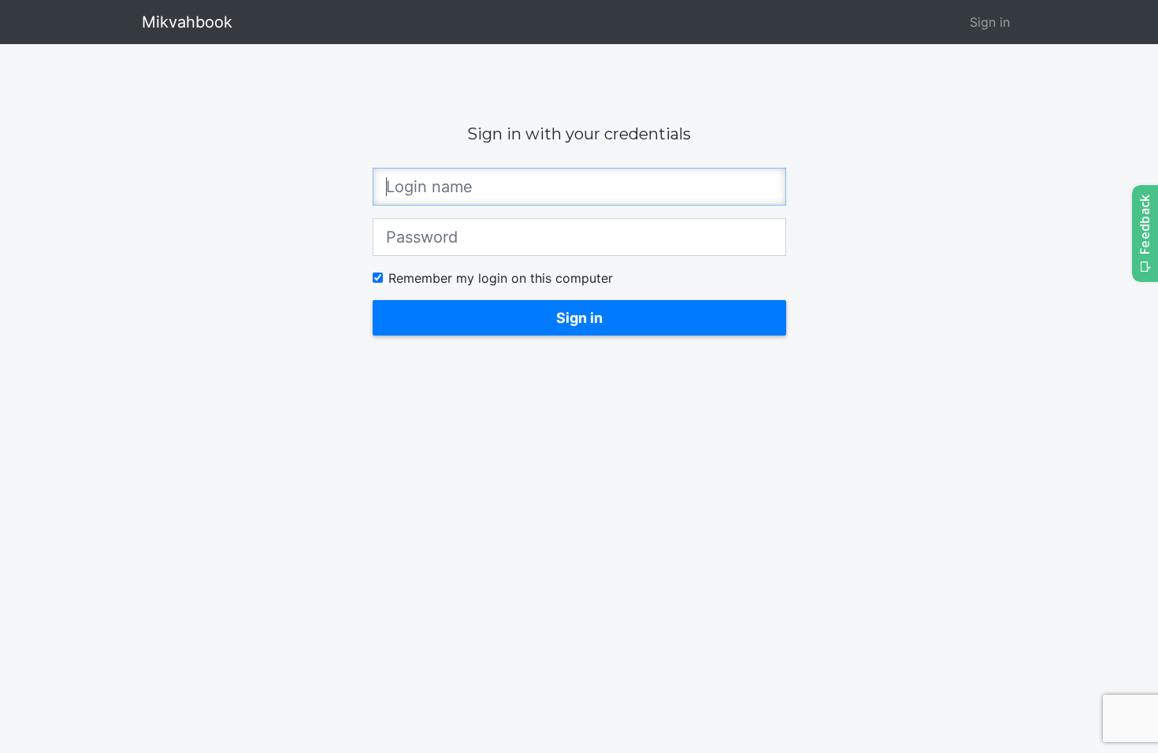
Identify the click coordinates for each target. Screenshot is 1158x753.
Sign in (990, 22)
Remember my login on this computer (500, 278)
